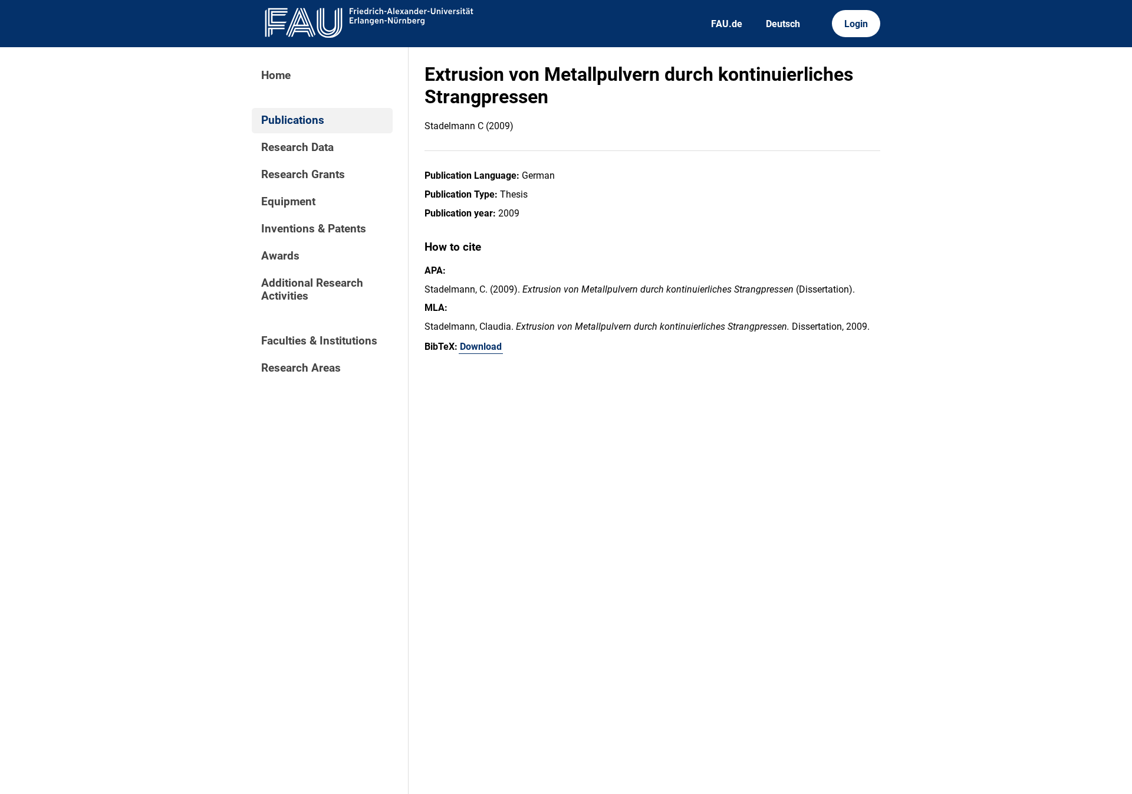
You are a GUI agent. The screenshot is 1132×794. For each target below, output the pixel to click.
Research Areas (301, 368)
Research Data (297, 147)
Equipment (288, 201)
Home (276, 75)
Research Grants (303, 174)
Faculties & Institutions (319, 340)
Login (856, 23)
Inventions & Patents (313, 228)
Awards (280, 256)
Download (481, 346)
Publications (292, 120)
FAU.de (726, 23)
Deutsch (783, 23)
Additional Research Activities (312, 290)
